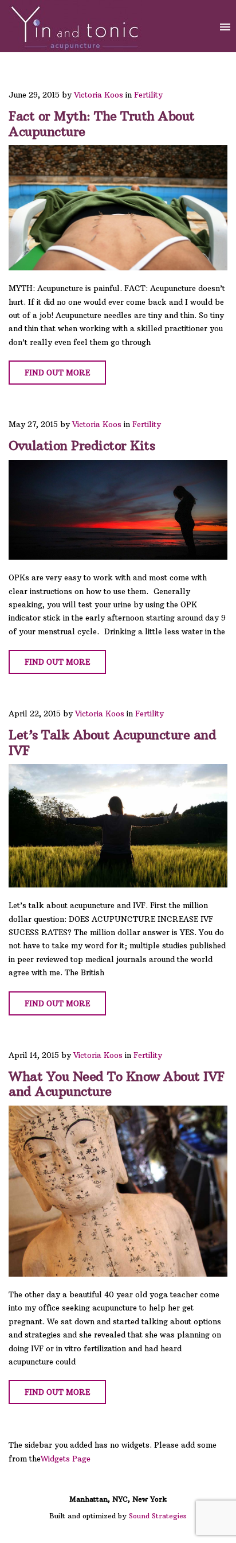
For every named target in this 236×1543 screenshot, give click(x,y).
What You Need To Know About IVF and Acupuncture (117, 1083)
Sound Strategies (158, 1515)
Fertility (148, 94)
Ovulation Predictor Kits (82, 445)
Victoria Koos (98, 94)
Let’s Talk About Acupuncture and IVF (112, 742)
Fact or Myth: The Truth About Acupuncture (102, 123)
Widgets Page (66, 1458)
